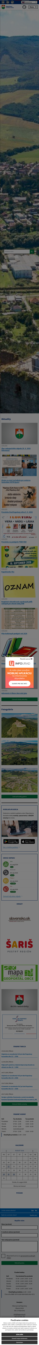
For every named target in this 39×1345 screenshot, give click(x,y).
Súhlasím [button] (19, 1334)
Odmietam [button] (19, 1342)
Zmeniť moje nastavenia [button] (19, 1338)
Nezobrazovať (25, 659)
